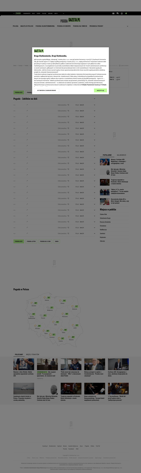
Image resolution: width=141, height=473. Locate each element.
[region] (70, 70)
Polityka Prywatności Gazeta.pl (91, 85)
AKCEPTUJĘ (100, 90)
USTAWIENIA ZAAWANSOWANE (46, 90)
